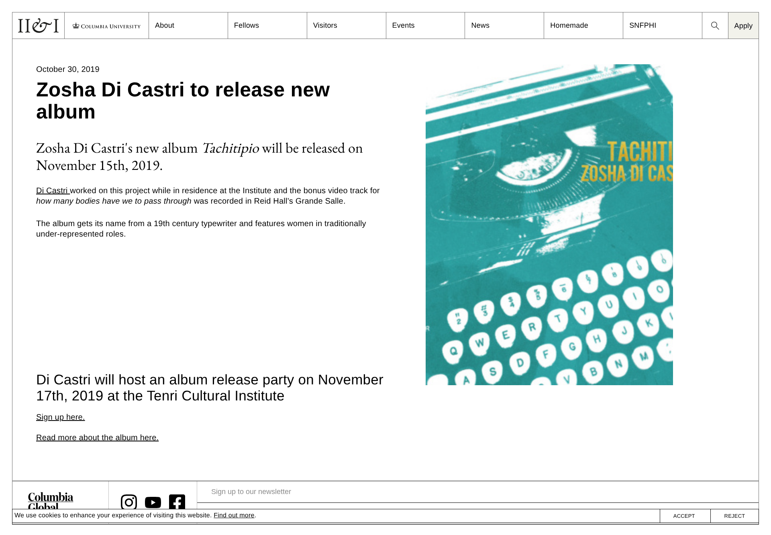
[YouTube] (153, 502)
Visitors (325, 25)
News (480, 25)
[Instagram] (129, 502)
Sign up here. (60, 417)
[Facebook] (177, 502)
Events (403, 25)
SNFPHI (642, 25)
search (715, 26)
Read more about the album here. (97, 437)
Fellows (246, 25)
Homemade (569, 25)
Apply (743, 26)
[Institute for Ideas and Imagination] (50, 502)
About (164, 25)
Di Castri (53, 190)
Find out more (234, 515)
